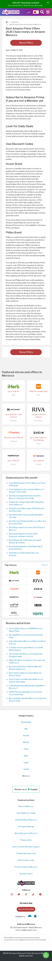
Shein (39, 444)
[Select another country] (36, 12)
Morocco (26, 776)
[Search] (42, 12)
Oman (26, 749)
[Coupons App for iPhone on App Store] (35, 916)
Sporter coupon (26, 874)
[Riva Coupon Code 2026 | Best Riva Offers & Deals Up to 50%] (38, 409)
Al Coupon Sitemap (26, 827)
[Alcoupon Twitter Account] (19, 894)
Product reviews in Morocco (26, 867)
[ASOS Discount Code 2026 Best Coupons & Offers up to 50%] (38, 605)
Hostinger (13, 421)
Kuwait (26, 736)
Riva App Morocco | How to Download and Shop (26, 636)
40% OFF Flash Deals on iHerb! (25, 3)
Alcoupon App (26, 903)
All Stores (14, 22)
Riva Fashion (38, 421)
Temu (38, 395)
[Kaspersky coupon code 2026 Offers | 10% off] (38, 613)
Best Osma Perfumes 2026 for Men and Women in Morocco (25, 668)
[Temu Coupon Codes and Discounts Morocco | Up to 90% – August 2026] (38, 386)
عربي (29, 12)
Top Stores (11, 565)
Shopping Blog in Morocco (26, 820)
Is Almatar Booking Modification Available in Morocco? (27, 687)
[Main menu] (48, 12)
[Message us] (46, 955)
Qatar (26, 756)
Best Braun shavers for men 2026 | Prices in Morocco (27, 528)
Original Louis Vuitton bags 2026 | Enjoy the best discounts (26, 509)
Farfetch (13, 464)
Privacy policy (26, 840)
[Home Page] (11, 12)
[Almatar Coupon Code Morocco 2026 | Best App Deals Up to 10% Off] (38, 455)
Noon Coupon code (26, 860)
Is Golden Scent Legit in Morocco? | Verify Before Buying (26, 649)
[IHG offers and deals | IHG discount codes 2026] (14, 613)
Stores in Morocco (26, 806)
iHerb (13, 395)
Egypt (26, 762)
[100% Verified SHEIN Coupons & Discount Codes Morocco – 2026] (38, 432)
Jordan (26, 769)
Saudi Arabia (26, 722)
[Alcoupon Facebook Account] (26, 894)
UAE (26, 729)
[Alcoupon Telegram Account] (40, 894)
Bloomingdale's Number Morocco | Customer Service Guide (27, 699)
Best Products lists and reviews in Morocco (25, 24)
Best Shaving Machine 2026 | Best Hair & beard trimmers (25, 547)
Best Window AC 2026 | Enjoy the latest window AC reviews (25, 541)
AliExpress (13, 441)
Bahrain (26, 742)
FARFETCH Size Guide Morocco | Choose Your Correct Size (25, 693)
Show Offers (26, 42)
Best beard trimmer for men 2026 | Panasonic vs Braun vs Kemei (23, 535)
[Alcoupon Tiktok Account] (33, 894)
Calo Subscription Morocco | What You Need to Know (27, 642)
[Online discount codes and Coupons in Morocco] (7, 22)
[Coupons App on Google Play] (30, 916)
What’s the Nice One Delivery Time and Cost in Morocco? (27, 661)
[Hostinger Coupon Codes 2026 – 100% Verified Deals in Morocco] (13, 409)
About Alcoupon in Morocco (26, 833)
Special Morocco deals (26, 813)
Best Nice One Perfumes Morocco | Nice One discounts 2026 (27, 522)
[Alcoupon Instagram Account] (12, 894)
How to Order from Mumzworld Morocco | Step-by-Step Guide (26, 680)
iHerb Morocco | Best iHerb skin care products (24, 554)
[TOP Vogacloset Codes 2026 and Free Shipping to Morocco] (14, 605)
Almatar (38, 464)
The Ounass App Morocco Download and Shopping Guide (26, 655)
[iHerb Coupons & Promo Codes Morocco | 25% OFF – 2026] (13, 386)
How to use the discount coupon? (26, 847)
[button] (48, 2)
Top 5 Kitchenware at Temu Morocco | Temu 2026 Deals (27, 484)
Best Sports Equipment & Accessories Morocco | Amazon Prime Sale (25, 497)
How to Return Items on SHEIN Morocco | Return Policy (25, 630)
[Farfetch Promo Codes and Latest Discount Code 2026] (13, 455)
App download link (26, 909)
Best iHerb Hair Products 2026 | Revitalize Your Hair (26, 516)
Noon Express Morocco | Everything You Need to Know (25, 674)
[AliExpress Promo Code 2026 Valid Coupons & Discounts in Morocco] (13, 432)
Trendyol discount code (26, 853)
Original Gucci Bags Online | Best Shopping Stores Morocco (26, 503)
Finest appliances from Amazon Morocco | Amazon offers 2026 (26, 490)
